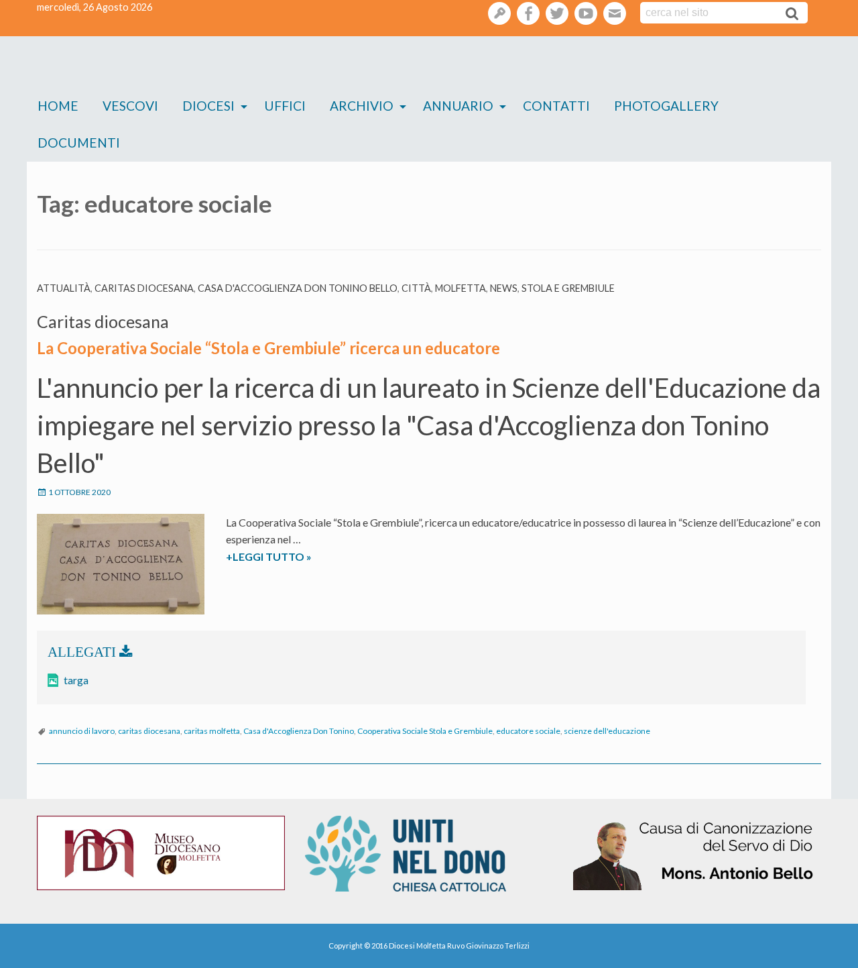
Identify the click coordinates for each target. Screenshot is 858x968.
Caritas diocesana (144, 288)
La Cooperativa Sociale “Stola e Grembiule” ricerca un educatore (268, 348)
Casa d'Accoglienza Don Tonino (298, 731)
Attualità (63, 288)
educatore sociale (528, 731)
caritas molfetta (212, 731)
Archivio (361, 105)
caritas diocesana (149, 731)
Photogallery (666, 105)
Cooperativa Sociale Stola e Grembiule (425, 731)
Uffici (285, 105)
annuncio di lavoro (82, 731)
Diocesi (208, 105)
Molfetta (460, 288)
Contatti (556, 105)
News (503, 288)
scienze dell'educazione (607, 731)
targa (76, 680)
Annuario (458, 105)
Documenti (79, 142)
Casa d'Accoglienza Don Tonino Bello (297, 288)
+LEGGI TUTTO (296, 557)
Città (416, 288)
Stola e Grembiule (568, 288)
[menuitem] (58, 106)
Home (58, 105)
